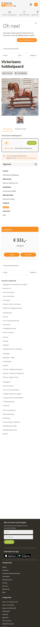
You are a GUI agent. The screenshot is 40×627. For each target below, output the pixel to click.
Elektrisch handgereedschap (12, 308)
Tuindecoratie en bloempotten (13, 398)
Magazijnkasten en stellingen (12, 349)
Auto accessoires (8, 292)
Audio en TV (7, 288)
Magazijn (6, 345)
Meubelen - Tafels (9, 358)
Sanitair (5, 365)
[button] (31, 4)
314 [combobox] (19, 55)
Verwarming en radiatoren (11, 422)
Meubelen (6, 207)
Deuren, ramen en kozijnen (12, 304)
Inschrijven (9, 542)
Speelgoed (6, 382)
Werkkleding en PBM (10, 426)
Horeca (5, 317)
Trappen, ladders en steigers (12, 394)
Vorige (5, 56)
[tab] (7, 129)
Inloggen (11, 255)
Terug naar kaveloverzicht (11, 49)
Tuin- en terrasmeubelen (11, 390)
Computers (6, 300)
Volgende (33, 56)
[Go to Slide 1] (20, 120)
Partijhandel (7, 361)
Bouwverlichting (8, 414)
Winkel (5, 434)
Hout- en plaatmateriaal (11, 321)
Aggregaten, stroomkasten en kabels (15, 284)
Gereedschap (7, 313)
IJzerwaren (6, 325)
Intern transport (8, 332)
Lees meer (32, 143)
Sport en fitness (8, 386)
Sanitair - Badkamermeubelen (13, 369)
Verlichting (6, 418)
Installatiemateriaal (9, 328)
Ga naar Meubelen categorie (27, 40)
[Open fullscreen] (36, 81)
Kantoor (6, 337)
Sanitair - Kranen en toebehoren (13, 373)
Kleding (5, 341)
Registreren (28, 255)
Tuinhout (6, 406)
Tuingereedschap (8, 402)
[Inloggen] (36, 4)
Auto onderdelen (8, 296)
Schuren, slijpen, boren (10, 377)
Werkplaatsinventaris (10, 430)
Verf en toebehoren (9, 410)
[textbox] (20, 191)
